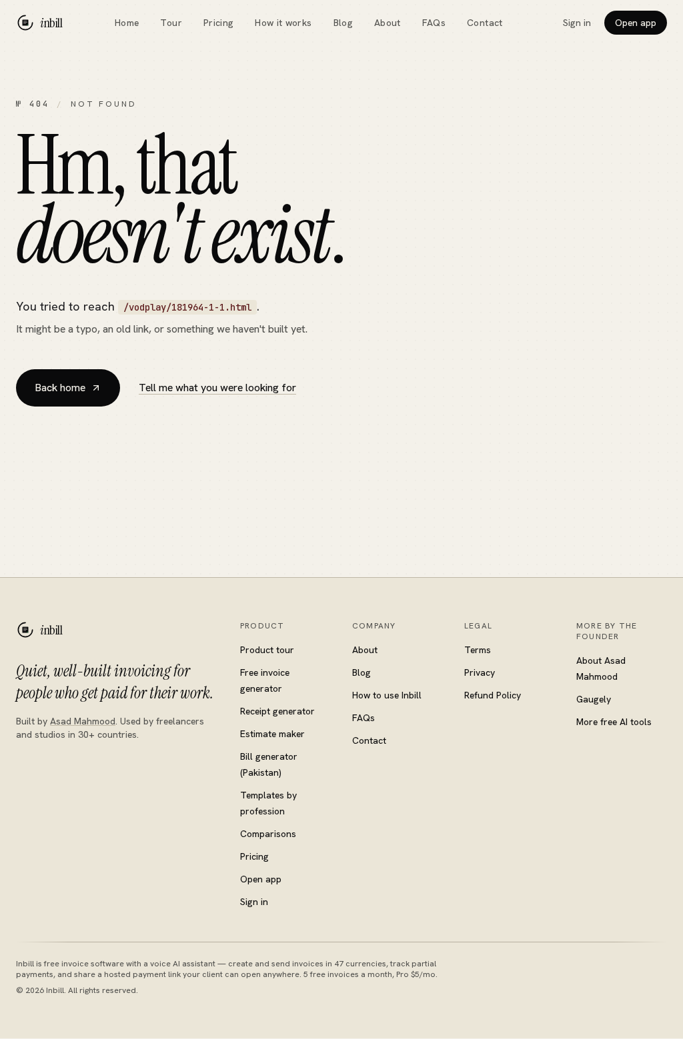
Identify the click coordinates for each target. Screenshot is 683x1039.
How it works (283, 23)
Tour (170, 23)
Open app (635, 23)
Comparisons (268, 834)
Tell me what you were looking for (217, 388)
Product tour (267, 650)
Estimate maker (272, 734)
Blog (343, 23)
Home (127, 23)
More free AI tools (614, 722)
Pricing (218, 23)
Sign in (577, 23)
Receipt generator (277, 711)
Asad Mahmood (82, 721)
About (387, 23)
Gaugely (593, 699)
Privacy (479, 672)
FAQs (434, 23)
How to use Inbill (387, 695)
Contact (484, 23)
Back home (60, 388)
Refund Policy (492, 695)
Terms (477, 650)
